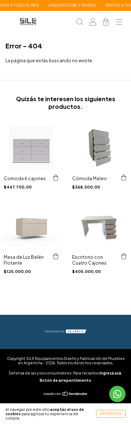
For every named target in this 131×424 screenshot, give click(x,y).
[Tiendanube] (65, 394)
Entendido (111, 414)
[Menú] (119, 22)
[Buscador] (79, 22)
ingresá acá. (110, 373)
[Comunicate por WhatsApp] (117, 394)
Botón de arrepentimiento (65, 380)
